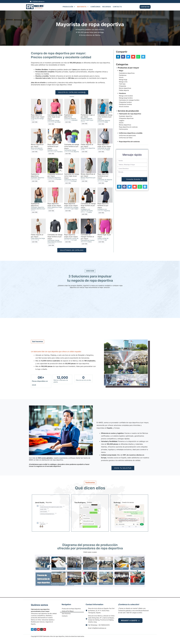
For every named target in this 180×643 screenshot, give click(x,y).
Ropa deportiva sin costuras (128, 127)
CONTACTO (117, 7)
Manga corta (123, 82)
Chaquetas (122, 86)
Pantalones (122, 75)
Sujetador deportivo (125, 116)
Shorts (121, 77)
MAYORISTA (81, 7)
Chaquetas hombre (125, 102)
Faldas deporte (124, 90)
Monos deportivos (125, 88)
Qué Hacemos (66, 613)
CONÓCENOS (95, 7)
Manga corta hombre (126, 96)
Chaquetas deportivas (126, 118)
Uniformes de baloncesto (127, 135)
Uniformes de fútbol (125, 138)
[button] (118, 56)
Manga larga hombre (126, 98)
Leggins (121, 120)
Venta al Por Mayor (68, 611)
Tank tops (122, 84)
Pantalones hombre (125, 104)
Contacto (65, 616)
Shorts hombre (124, 106)
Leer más (34, 122)
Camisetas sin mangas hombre (129, 100)
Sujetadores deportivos (127, 73)
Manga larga (123, 79)
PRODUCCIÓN (68, 7)
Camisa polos (123, 129)
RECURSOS (106, 7)
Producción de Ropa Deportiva (71, 608)
